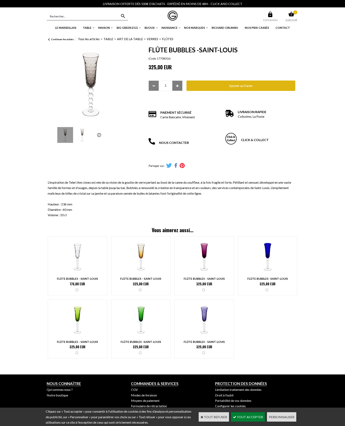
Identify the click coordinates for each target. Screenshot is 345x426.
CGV (134, 389)
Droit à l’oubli (224, 395)
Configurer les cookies (230, 406)
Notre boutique (57, 395)
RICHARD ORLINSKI (225, 27)
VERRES (152, 39)
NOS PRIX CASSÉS (257, 27)
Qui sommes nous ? (60, 389)
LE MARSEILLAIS (65, 27)
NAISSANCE (169, 27)
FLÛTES (167, 39)
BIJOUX (150, 27)
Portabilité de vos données (233, 400)
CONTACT (283, 27)
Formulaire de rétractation (149, 406)
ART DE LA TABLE (130, 39)
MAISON (104, 27)
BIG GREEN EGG (127, 27)
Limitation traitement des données (238, 389)
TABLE (87, 27)
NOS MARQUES (194, 27)
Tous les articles (89, 39)
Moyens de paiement (145, 400)
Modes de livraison (144, 395)
